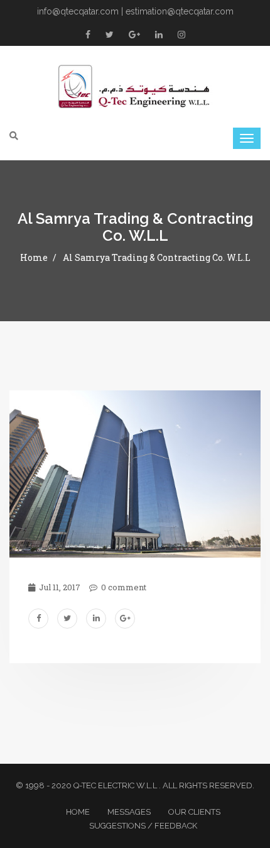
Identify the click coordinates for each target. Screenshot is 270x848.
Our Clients (194, 812)
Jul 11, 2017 (58, 587)
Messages (129, 812)
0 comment (122, 587)
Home (34, 257)
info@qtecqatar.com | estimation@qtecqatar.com (135, 11)
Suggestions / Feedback (143, 825)
